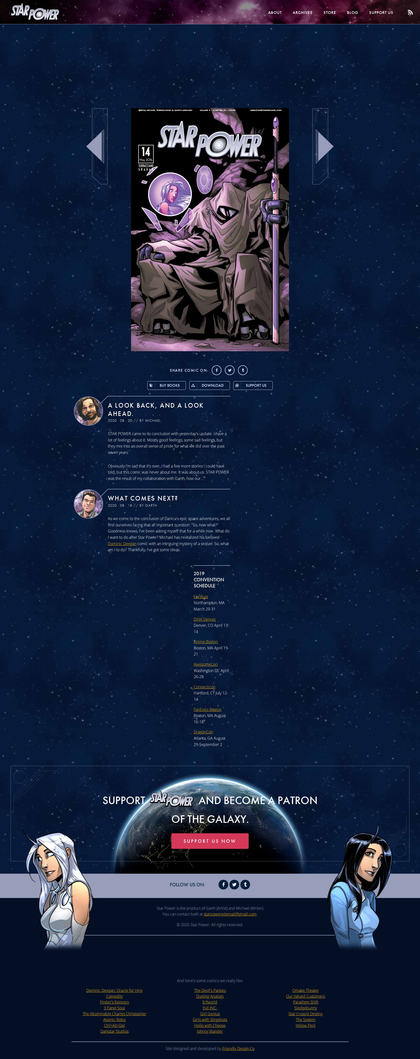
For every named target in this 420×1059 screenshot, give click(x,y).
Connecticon (204, 687)
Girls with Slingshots (210, 1019)
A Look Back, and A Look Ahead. (156, 409)
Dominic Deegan (122, 543)
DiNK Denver (205, 619)
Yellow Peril (305, 1025)
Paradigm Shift (305, 1002)
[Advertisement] (210, 63)
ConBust (201, 596)
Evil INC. (210, 1008)
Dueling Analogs (210, 996)
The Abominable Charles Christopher (114, 1013)
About (275, 12)
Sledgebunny (305, 1008)
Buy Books (170, 385)
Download (213, 385)
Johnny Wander (210, 1031)
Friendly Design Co (238, 1048)
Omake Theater (305, 990)
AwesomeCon (206, 664)
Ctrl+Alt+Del (114, 1025)
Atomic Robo (114, 1019)
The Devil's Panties (210, 990)
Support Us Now (210, 841)
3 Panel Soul (114, 1008)
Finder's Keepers (114, 1002)
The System (305, 1019)
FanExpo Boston (207, 709)
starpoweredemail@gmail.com (230, 914)
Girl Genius (210, 1013)
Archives (303, 12)
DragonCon (203, 732)
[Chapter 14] (210, 349)
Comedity (114, 996)
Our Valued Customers (305, 996)
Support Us (381, 12)
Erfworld (209, 1002)
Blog (352, 12)
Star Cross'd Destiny (306, 1013)
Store (330, 12)
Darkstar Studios (114, 1031)
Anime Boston (206, 641)
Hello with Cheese (210, 1025)
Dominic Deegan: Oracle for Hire (114, 990)
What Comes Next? (143, 498)
